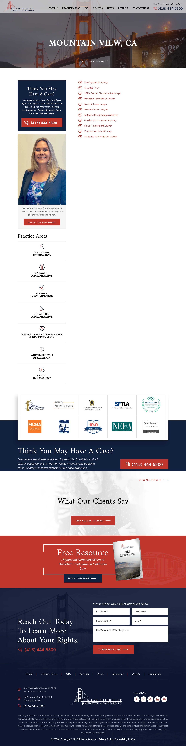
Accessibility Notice (125, 739)
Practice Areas (71, 7)
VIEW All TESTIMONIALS (90, 520)
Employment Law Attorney (98, 131)
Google (150, 699)
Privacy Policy (106, 739)
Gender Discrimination (42, 295)
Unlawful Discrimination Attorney (101, 114)
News (110, 7)
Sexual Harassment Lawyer (98, 125)
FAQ (86, 7)
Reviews (98, 7)
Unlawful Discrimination (42, 274)
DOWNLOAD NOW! (78, 578)
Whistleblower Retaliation (42, 356)
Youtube (164, 699)
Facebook (137, 699)
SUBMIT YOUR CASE (109, 649)
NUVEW (55, 739)
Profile (53, 7)
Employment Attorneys (96, 82)
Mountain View (91, 87)
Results (123, 7)
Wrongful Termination (42, 254)
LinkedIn (157, 699)
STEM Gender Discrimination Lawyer (102, 93)
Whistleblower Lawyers (96, 109)
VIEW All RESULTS (150, 479)
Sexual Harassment (42, 377)
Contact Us (139, 7)
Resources (117, 674)
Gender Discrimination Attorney (100, 120)
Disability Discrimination (42, 315)
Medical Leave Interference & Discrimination (42, 336)
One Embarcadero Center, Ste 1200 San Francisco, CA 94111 (40, 689)
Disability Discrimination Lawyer (100, 136)
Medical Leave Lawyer (95, 104)
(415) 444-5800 (170, 8)
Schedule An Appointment (42, 222)
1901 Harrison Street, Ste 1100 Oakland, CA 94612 (38, 699)
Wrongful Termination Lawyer (99, 98)
